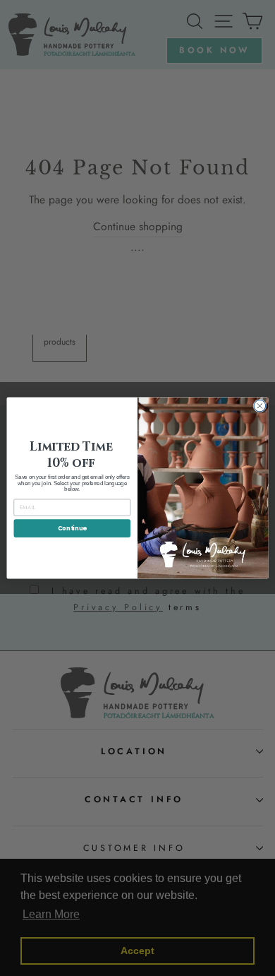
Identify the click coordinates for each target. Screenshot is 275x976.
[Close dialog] (260, 406)
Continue (72, 528)
